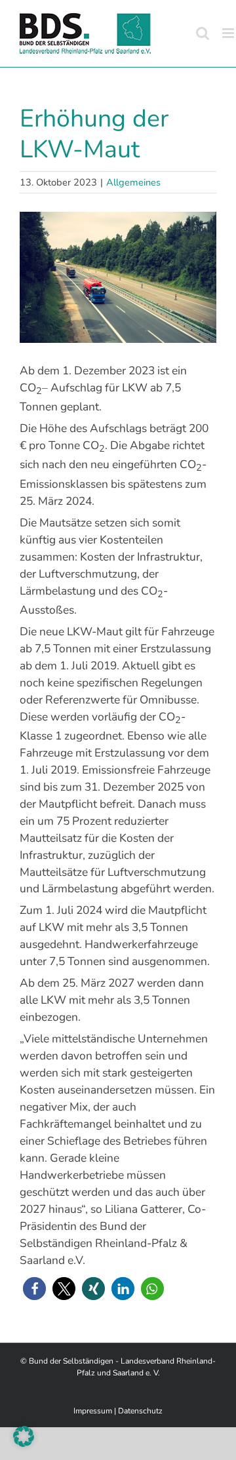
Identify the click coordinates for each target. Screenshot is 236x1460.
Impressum (92, 1411)
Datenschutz (140, 1411)
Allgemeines (133, 182)
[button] (34, 1288)
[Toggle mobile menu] (229, 33)
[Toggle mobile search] (202, 33)
